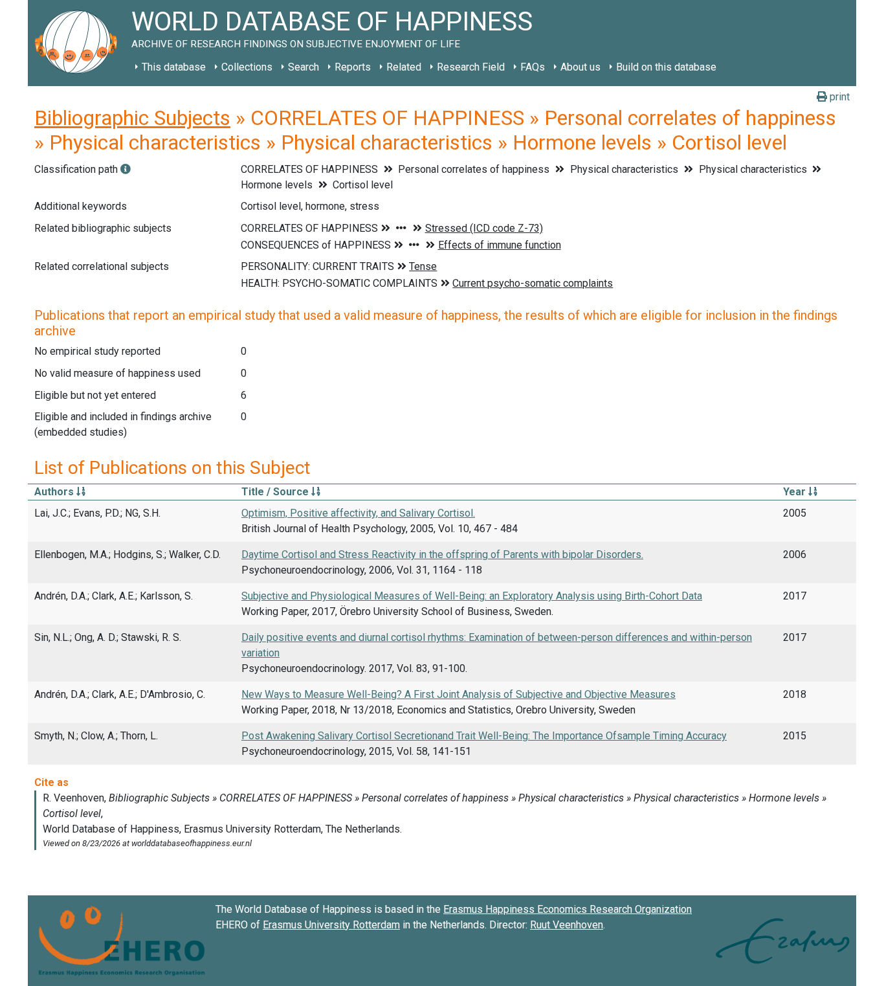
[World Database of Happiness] (79, 43)
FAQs (532, 67)
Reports (353, 67)
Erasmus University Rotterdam (331, 925)
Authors (55, 492)
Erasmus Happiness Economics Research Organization (567, 909)
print (838, 97)
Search (303, 67)
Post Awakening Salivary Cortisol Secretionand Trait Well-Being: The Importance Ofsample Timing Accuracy (484, 736)
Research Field (471, 67)
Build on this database (666, 67)
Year (795, 492)
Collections (246, 67)
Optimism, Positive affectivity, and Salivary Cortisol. (358, 513)
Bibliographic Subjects (132, 118)
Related (403, 67)
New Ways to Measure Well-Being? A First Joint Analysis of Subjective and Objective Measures (458, 694)
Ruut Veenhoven (566, 925)
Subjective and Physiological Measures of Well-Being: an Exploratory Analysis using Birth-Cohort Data (471, 596)
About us (580, 67)
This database (174, 67)
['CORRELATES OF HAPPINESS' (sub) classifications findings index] (125, 169)
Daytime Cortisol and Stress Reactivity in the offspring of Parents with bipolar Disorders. (442, 554)
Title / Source (276, 492)
